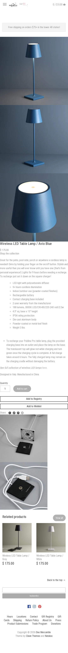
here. (44, 367)
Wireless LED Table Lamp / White (49, 557)
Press (58, 620)
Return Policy (32, 620)
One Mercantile (43, 632)
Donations (56, 623)
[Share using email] (22, 412)
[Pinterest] (39, 606)
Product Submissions (17, 623)
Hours (10, 616)
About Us (47, 620)
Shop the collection (9, 253)
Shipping (17, 620)
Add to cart (22, 388)
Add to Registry (34, 398)
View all (59, 518)
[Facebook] (29, 606)
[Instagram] (34, 606)
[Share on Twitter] (14, 412)
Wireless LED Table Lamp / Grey (15, 557)
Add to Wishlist (34, 406)
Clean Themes (33, 635)
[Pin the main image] (18, 412)
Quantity (4, 383)
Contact (34, 616)
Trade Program (39, 623)
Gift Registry (48, 616)
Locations (21, 616)
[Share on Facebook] (10, 412)
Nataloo (49, 635)
